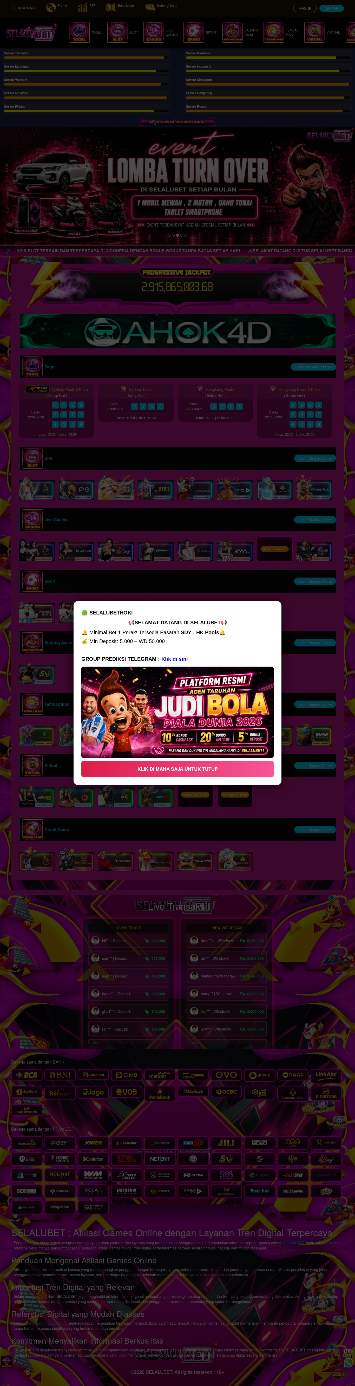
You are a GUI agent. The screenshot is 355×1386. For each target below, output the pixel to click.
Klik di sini (174, 659)
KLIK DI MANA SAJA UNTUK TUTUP (177, 769)
